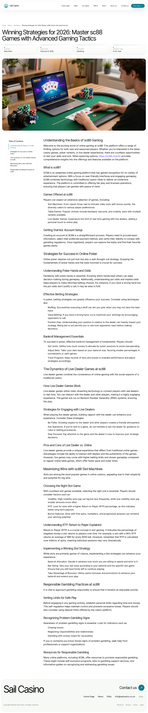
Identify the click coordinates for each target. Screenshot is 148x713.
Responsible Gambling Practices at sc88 (22, 171)
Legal (142, 705)
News (10, 25)
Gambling (17, 25)
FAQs (109, 696)
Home (4, 25)
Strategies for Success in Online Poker (21, 153)
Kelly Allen (8, 51)
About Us (120, 705)
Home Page (89, 696)
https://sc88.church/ (110, 156)
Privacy (128, 705)
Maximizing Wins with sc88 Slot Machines (21, 164)
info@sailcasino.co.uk (125, 696)
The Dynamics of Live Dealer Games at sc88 (23, 159)
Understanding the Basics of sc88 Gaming (22, 147)
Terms (135, 705)
